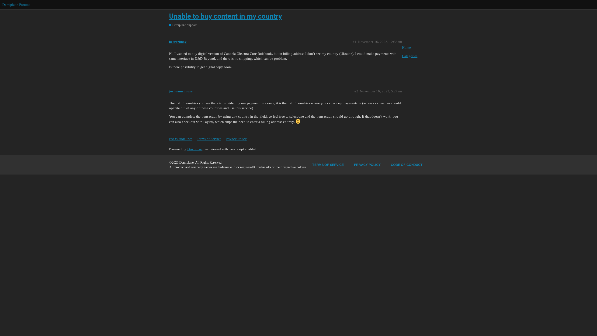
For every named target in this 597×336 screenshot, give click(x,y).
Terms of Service (209, 139)
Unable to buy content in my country (225, 16)
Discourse (194, 149)
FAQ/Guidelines (180, 139)
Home (406, 47)
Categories (409, 56)
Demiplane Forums (16, 5)
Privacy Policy (236, 139)
